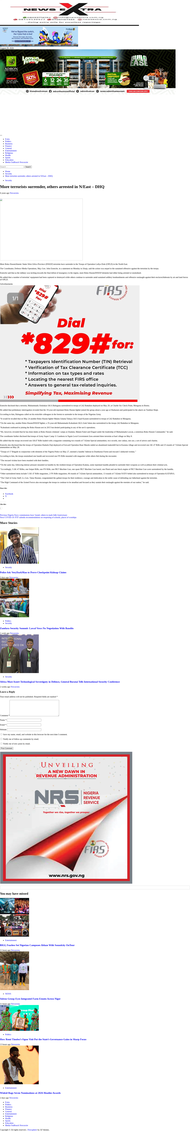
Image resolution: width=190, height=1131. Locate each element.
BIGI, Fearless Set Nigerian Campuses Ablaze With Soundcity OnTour (37, 945)
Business (8, 144)
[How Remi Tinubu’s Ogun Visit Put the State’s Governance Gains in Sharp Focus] (19, 1030)
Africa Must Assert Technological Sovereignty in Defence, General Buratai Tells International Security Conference (60, 681)
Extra (7, 139)
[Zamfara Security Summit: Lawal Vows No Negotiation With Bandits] (14, 616)
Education (9, 160)
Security (8, 180)
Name (3, 720)
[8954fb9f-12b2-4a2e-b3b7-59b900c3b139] (70, 401)
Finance (8, 146)
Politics (8, 141)
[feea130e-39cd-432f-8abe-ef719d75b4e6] (39, 46)
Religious (9, 153)
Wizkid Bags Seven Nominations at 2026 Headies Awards (30, 1093)
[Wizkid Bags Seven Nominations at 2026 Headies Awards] (19, 1083)
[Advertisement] (95, 114)
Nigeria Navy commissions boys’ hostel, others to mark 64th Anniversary (33, 515)
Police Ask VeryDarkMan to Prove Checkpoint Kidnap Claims (33, 572)
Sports (7, 158)
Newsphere (32, 1130)
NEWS (8, 994)
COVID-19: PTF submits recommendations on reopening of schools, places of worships (38, 517)
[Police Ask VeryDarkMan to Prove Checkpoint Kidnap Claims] (19, 563)
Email (3, 725)
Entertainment (11, 151)
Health (8, 155)
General (8, 148)
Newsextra (14, 193)
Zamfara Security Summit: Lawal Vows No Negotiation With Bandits (37, 628)
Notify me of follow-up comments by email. (21, 739)
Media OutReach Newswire (16, 162)
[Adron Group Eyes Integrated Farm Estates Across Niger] (14, 989)
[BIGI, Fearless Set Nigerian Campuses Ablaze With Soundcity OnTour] (14, 936)
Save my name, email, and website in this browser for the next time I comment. (35, 734)
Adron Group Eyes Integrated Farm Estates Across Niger (30, 998)
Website (3, 729)
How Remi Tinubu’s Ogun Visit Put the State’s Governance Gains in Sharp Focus (43, 1039)
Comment (5, 715)
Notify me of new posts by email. (16, 744)
